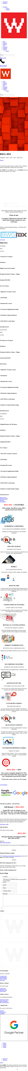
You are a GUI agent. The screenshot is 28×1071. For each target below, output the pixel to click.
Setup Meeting (3, 977)
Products (5, 48)
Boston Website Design (5, 1053)
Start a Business (3, 1001)
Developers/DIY (4, 499)
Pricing (1, 160)
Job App (2, 1010)
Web (4, 41)
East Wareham (19, 1055)
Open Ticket (3, 991)
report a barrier (22, 1069)
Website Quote (3, 990)
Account (5, 7)
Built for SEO (3, 497)
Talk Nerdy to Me (4, 824)
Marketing (14, 1053)
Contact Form (3, 976)
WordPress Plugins (22, 1053)
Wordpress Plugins (4, 999)
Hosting (5, 43)
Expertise (5, 47)
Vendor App (3, 1012)
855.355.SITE (3, 65)
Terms (9, 1051)
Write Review (15, 1051)
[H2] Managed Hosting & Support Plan (11, 856)
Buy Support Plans (4, 1002)
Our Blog (2, 1013)
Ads (4, 45)
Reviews (5, 3)
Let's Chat (2, 239)
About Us (5, 1)
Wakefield (9, 1055)
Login (7, 8)
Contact (5, 49)
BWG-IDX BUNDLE (5, 842)
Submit (2, 911)
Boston (14, 1055)
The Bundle (3, 501)
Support (8, 9)
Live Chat (2, 980)
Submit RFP (3, 988)
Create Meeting (3, 784)
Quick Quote (3, 57)
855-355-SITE (3, 979)
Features (2, 500)
